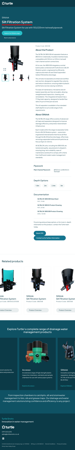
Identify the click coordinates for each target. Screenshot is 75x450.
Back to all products (10, 38)
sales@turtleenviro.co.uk (10, 434)
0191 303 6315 (7, 432)
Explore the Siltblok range (12, 33)
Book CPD (39, 233)
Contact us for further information (48, 238)
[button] (27, 77)
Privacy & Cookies (61, 444)
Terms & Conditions (50, 444)
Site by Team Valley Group (8, 446)
